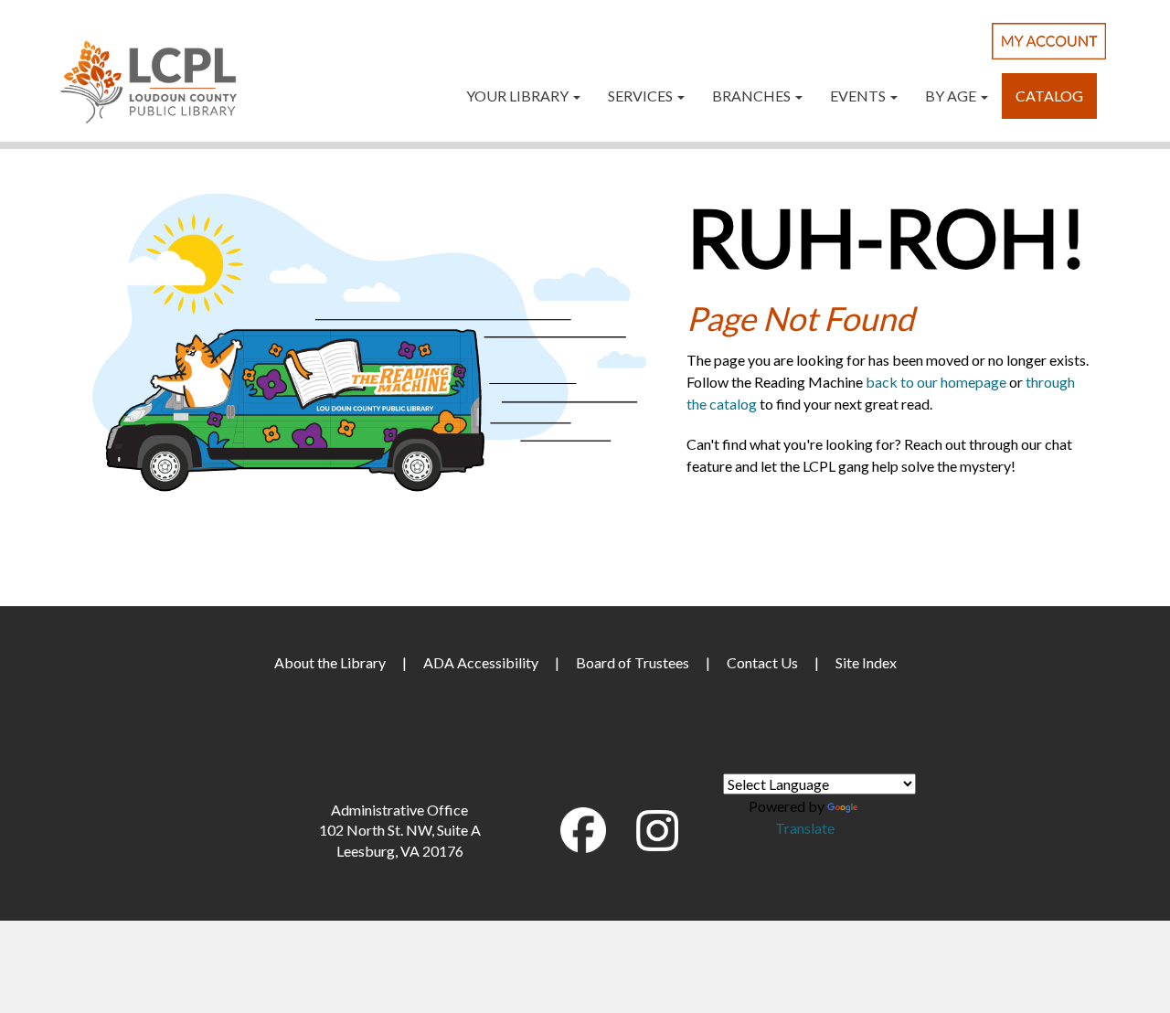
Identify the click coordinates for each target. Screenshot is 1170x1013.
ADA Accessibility (480, 662)
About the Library (330, 662)
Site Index (866, 662)
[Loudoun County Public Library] (148, 80)
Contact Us (762, 662)
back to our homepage (936, 381)
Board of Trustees (632, 662)
